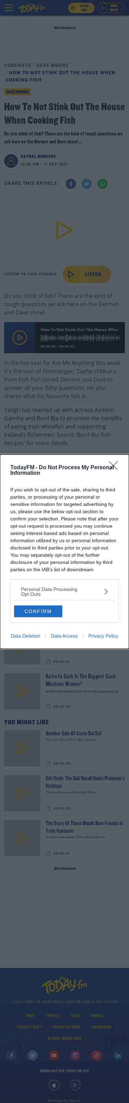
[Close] (115, 467)
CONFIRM (38, 611)
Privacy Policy (103, 636)
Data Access (64, 636)
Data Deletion (25, 636)
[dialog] (64, 551)
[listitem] (64, 591)
